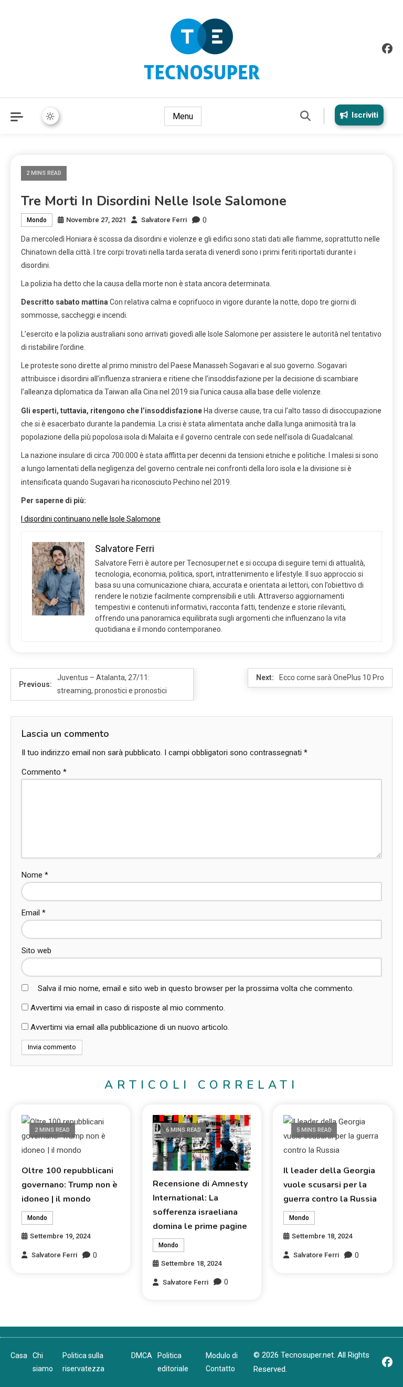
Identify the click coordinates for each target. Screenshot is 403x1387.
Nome (35, 875)
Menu (183, 116)
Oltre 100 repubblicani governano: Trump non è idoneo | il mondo (70, 1185)
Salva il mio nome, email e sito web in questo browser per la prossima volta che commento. (196, 988)
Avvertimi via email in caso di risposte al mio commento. (127, 1008)
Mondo (37, 220)
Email (34, 912)
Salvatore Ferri (164, 220)
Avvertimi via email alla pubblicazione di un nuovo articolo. (129, 1027)
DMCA (141, 1355)
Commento (44, 772)
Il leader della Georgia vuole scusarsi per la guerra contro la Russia (330, 1185)
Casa (18, 1355)
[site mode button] (50, 116)
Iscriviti (365, 115)
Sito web (36, 950)
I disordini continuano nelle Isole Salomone (91, 519)
